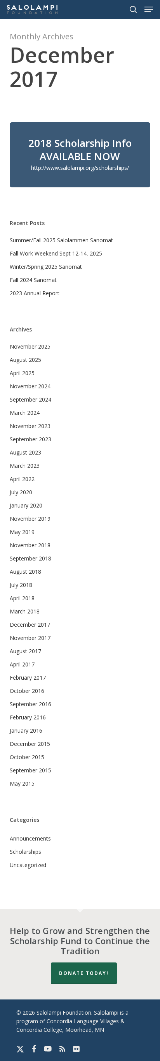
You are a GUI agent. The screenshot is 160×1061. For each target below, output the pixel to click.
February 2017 (28, 677)
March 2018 (25, 611)
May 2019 (22, 532)
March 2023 (25, 465)
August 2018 (25, 571)
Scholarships (25, 851)
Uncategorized (28, 865)
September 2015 (30, 770)
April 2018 (22, 598)
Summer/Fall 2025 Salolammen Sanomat (61, 240)
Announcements (30, 838)
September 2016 (30, 704)
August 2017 (25, 651)
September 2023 (30, 439)
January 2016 (26, 730)
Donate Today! (84, 973)
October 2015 (27, 757)
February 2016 (28, 717)
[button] (148, 9)
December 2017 (30, 624)
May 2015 (22, 783)
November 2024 (30, 386)
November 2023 (30, 426)
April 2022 (22, 479)
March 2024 (25, 412)
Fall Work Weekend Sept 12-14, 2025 (56, 253)
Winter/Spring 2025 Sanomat (46, 266)
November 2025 (30, 346)
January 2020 (26, 505)
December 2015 (30, 743)
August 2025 (25, 359)
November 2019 (30, 518)
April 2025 (22, 373)
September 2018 (30, 558)
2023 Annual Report (34, 293)
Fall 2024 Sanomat (33, 280)
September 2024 (30, 399)
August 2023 (25, 452)
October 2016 (27, 690)
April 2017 (22, 664)
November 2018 (30, 545)
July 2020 (21, 492)
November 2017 (30, 638)
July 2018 (21, 585)
